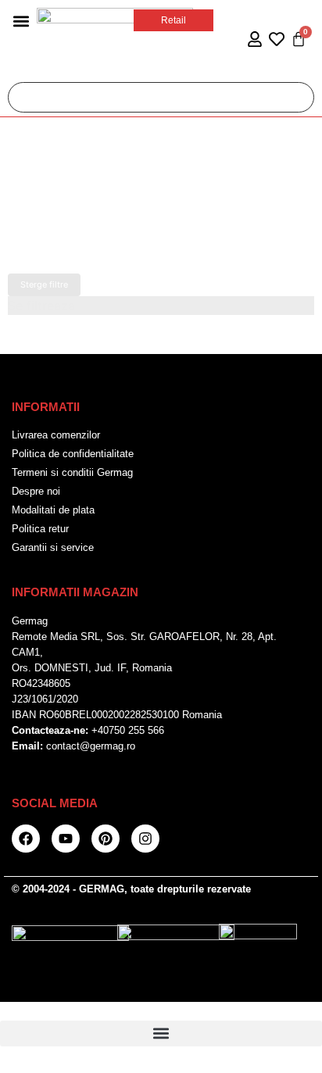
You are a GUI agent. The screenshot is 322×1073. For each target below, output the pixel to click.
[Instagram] (145, 838)
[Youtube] (66, 838)
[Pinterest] (105, 838)
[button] (21, 21)
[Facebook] (26, 838)
